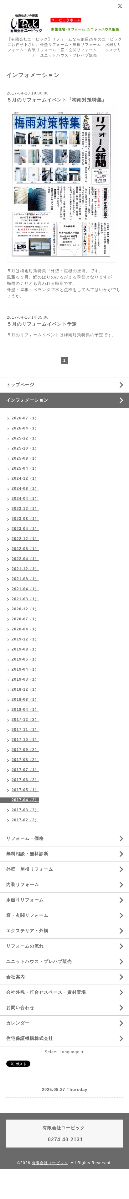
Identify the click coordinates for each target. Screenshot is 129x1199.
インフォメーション (27, 399)
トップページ (20, 384)
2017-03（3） (25, 810)
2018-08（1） (25, 699)
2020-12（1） (25, 609)
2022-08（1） (25, 549)
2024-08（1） (25, 488)
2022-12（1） (25, 539)
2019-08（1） (25, 649)
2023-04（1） (25, 529)
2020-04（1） (25, 629)
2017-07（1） (25, 770)
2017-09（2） (25, 750)
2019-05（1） (25, 659)
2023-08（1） (25, 518)
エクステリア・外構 (27, 930)
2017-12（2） (25, 719)
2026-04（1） (25, 428)
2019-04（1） (25, 669)
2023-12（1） (25, 508)
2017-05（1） (25, 790)
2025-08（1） (25, 458)
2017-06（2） (25, 780)
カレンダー (18, 1022)
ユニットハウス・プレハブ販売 (39, 961)
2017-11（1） (25, 729)
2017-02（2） (25, 820)
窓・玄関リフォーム (27, 915)
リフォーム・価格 (25, 838)
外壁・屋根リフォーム (29, 869)
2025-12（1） (25, 438)
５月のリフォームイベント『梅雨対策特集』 (57, 99)
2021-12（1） (25, 569)
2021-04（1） (25, 589)
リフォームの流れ (25, 945)
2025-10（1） (25, 448)
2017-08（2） (25, 760)
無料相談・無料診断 (27, 853)
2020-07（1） (25, 619)
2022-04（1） (25, 559)
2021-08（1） (25, 579)
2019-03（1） (25, 679)
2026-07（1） (25, 418)
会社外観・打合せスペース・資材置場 (46, 992)
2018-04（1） (25, 709)
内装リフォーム (22, 884)
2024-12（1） (25, 478)
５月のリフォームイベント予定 (42, 324)
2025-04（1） (25, 468)
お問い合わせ (20, 1007)
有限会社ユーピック (50, 1163)
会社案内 (15, 976)
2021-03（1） (25, 599)
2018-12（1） (25, 689)
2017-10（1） (25, 739)
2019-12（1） (25, 639)
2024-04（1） (25, 498)
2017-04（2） (25, 800)
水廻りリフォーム (25, 899)
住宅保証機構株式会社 (29, 1038)
